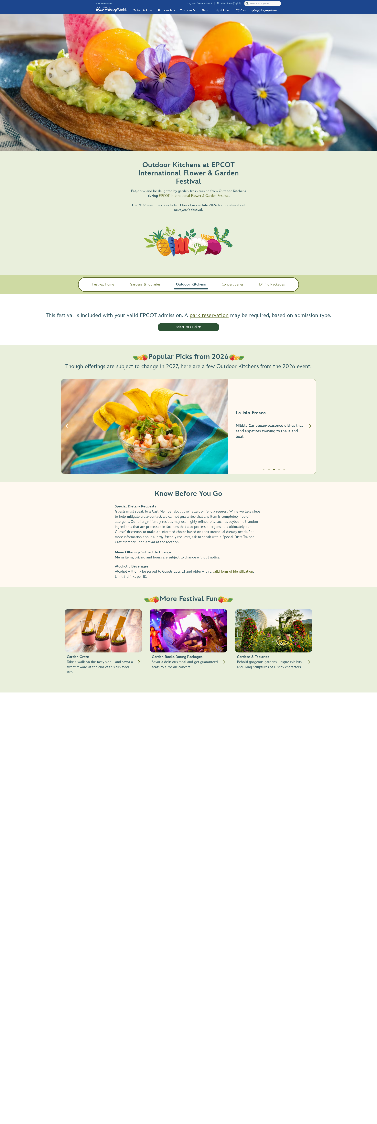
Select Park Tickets (188, 327)
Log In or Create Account (200, 3)
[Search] (247, 3)
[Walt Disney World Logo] (111, 10)
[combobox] (263, 3)
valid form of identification (233, 571)
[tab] (188, 426)
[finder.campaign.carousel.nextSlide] (310, 426)
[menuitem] (218, 3)
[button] (240, 10)
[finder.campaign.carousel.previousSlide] (67, 426)
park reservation (209, 315)
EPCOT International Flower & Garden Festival (194, 196)
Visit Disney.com (104, 3)
